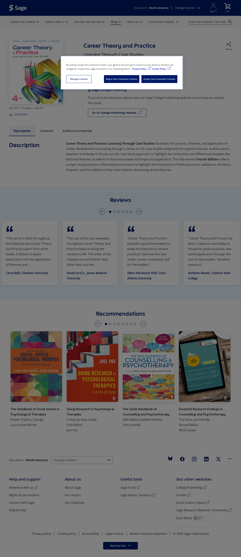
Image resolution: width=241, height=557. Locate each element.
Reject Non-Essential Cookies (121, 79)
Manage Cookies (79, 79)
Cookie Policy (159, 68)
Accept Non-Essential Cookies (159, 79)
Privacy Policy (139, 68)
